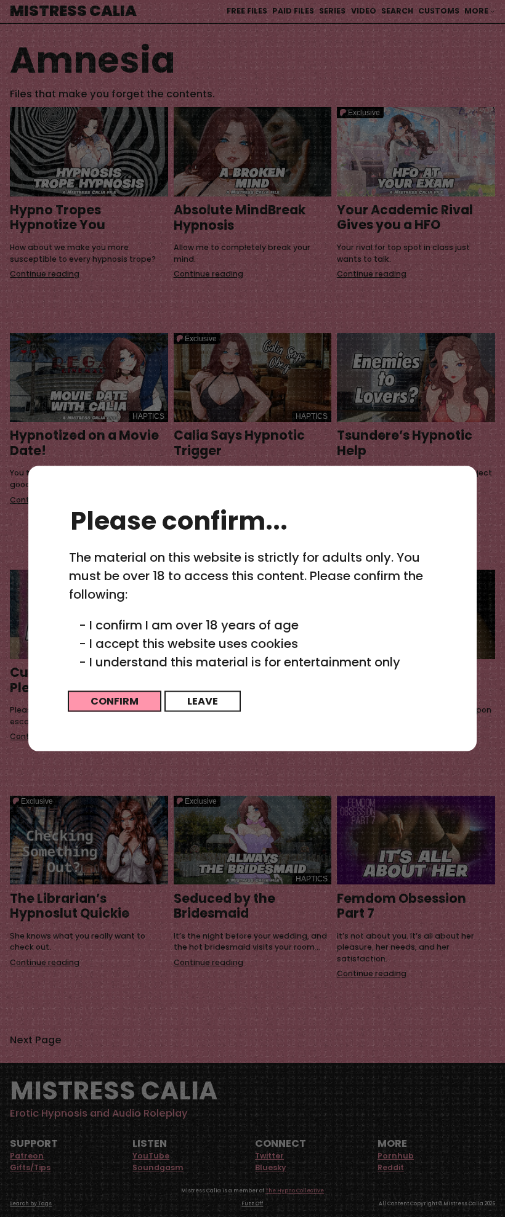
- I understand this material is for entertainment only (239, 662)
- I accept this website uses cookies (188, 643)
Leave (202, 701)
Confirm (115, 701)
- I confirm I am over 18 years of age (189, 625)
